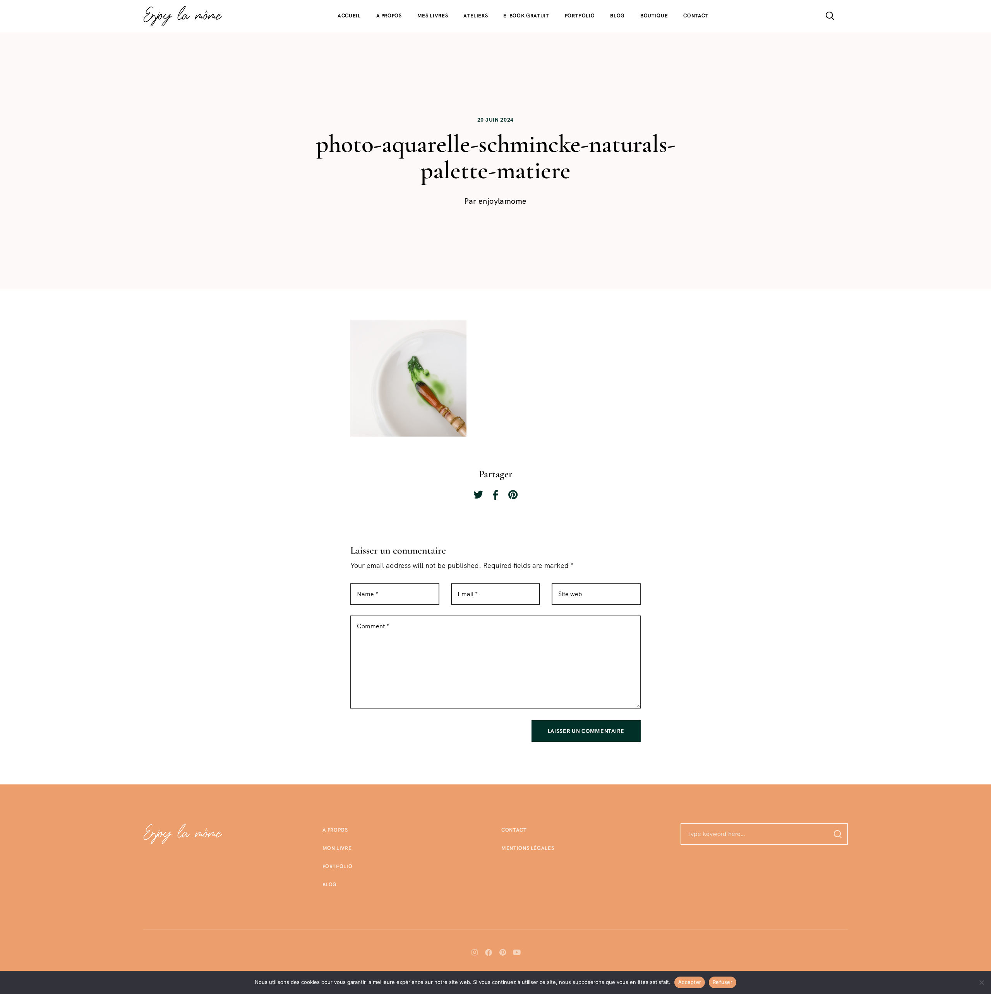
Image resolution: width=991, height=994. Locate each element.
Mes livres (432, 15)
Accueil (349, 15)
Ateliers (475, 15)
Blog (617, 15)
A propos (389, 15)
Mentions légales (527, 848)
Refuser (722, 982)
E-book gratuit (526, 15)
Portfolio (580, 15)
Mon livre (337, 848)
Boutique (654, 15)
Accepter (689, 982)
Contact (696, 15)
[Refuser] (981, 982)
